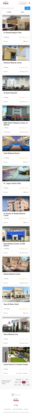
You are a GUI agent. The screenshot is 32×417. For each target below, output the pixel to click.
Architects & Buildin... (23, 373)
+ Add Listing (22, 3)
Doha (6, 41)
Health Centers (24, 71)
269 (20, 382)
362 (24, 385)
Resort (26, 162)
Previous (18, 379)
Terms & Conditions (17, 409)
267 (27, 379)
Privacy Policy (7, 409)
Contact (26, 409)
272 (15, 385)
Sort (22, 12)
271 (28, 382)
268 (16, 382)
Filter (9, 12)
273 (19, 385)
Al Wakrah (7, 132)
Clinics (26, 41)
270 (24, 382)
